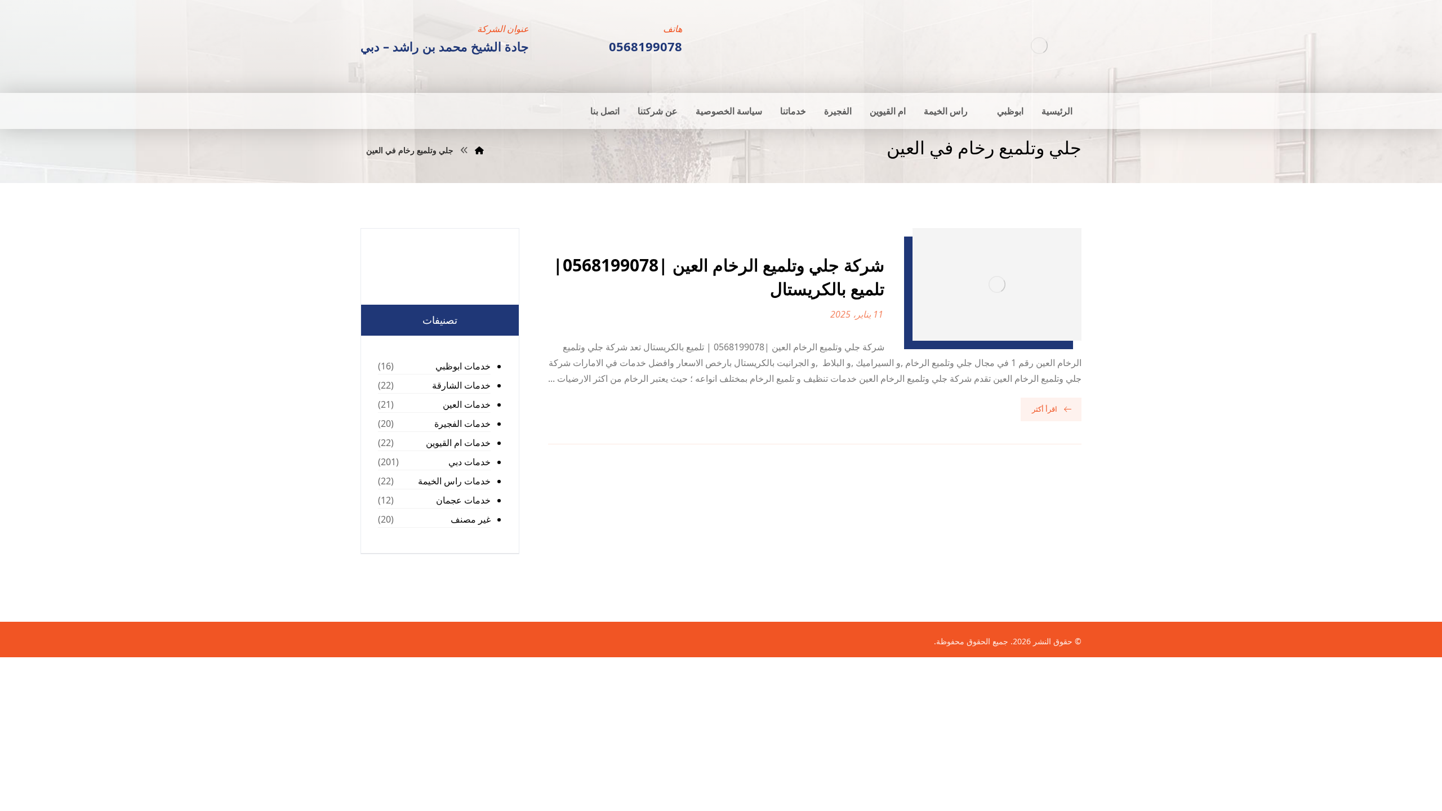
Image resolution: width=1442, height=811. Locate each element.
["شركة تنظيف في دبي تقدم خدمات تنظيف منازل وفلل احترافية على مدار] (1039, 45)
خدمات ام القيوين (458, 442)
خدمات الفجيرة (462, 423)
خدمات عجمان (463, 500)
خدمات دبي (469, 462)
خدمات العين (467, 404)
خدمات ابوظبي (463, 366)
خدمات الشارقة (461, 385)
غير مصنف (471, 519)
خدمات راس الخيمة (454, 481)
